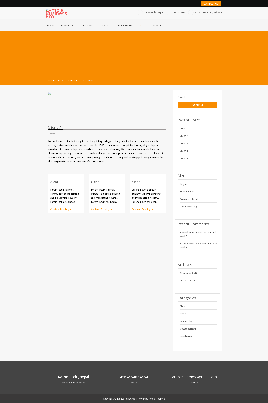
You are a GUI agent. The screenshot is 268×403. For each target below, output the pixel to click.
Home (50, 25)
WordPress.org (188, 206)
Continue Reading (61, 209)
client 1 (55, 182)
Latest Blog (186, 321)
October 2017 (187, 280)
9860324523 (179, 12)
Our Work (86, 25)
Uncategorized (188, 328)
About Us (67, 25)
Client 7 (54, 127)
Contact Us (211, 3)
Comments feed (189, 199)
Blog (143, 25)
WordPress (186, 336)
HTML (183, 313)
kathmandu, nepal (154, 12)
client (183, 306)
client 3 (137, 182)
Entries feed (187, 191)
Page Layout (124, 25)
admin (52, 133)
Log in (183, 184)
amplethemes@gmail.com (209, 12)
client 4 (184, 150)
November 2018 (189, 273)
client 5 (184, 158)
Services (104, 25)
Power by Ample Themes (151, 398)
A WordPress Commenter (194, 232)
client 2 (96, 182)
